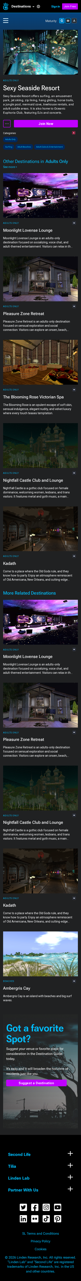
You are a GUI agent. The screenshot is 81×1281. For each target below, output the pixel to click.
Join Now (45, 124)
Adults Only (11, 80)
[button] (24, 6)
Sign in (55, 6)
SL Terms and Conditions (40, 1233)
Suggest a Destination (36, 1083)
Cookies (41, 1249)
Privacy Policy (40, 1241)
